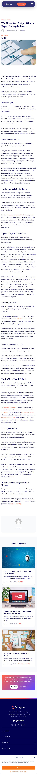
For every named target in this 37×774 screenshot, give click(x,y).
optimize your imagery (27, 412)
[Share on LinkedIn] (5, 38)
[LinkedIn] (15, 725)
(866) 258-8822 (18, 721)
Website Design (6, 19)
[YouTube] (18, 725)
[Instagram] (21, 725)
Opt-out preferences (14, 771)
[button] (34, 757)
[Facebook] (12, 725)
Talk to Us (14, 686)
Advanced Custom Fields (8, 407)
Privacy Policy (23, 771)
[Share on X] (2, 38)
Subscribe (5, 35)
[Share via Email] (7, 38)
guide (12, 477)
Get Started (22, 4)
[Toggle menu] (32, 4)
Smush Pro (4, 412)
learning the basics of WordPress (18, 215)
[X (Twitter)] (25, 725)
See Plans (23, 686)
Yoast (8, 467)
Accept (18, 767)
